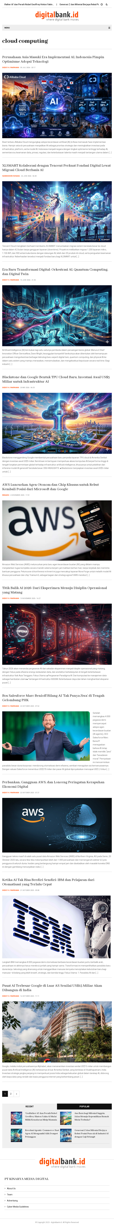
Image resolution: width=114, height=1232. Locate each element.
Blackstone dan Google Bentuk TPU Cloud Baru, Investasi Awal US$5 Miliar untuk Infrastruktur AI (56, 379)
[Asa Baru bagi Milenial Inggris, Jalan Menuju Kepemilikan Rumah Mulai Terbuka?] (66, 1118)
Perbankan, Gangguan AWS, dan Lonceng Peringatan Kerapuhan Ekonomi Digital (53, 784)
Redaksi (5, 495)
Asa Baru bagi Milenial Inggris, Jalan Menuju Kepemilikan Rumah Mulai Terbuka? (92, 1116)
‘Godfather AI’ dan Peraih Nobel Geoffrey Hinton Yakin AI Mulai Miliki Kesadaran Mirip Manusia (41, 1116)
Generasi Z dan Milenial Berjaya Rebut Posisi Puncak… (59, 4)
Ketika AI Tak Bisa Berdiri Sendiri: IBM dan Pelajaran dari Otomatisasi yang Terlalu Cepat (48, 882)
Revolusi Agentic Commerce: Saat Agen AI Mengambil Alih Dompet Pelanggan (42, 1133)
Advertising (12, 1200)
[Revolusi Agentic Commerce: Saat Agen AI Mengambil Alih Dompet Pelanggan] (16, 1135)
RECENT (30, 1106)
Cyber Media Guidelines (18, 1207)
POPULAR (84, 1106)
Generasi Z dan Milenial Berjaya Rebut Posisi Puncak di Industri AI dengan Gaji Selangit (92, 1133)
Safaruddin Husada (11, 176)
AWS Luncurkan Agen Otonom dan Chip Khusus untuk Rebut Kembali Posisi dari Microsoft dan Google (50, 486)
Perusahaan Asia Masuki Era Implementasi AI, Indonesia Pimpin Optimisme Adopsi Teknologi (53, 59)
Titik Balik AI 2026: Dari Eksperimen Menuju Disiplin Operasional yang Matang (54, 590)
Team (9, 1194)
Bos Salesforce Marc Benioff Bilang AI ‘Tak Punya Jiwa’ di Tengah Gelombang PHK (53, 697)
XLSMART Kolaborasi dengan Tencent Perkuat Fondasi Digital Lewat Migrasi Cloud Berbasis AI (56, 167)
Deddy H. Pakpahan (10, 68)
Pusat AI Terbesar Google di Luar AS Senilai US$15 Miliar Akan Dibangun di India (52, 987)
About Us (11, 1188)
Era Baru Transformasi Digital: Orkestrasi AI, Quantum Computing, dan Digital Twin (55, 271)
